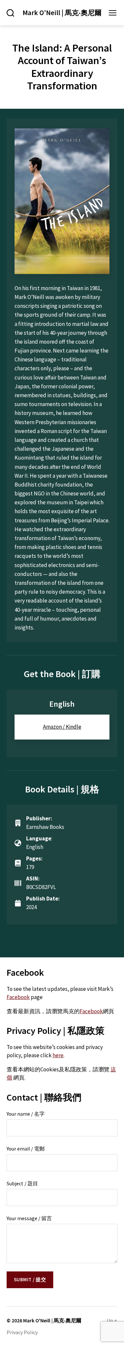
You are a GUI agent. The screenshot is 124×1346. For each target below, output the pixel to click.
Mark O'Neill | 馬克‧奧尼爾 (62, 12)
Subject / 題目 (22, 1183)
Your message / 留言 (29, 1218)
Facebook (18, 997)
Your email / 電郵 (26, 1148)
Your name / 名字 (26, 1113)
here (58, 1055)
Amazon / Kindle (62, 726)
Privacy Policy (22, 1332)
